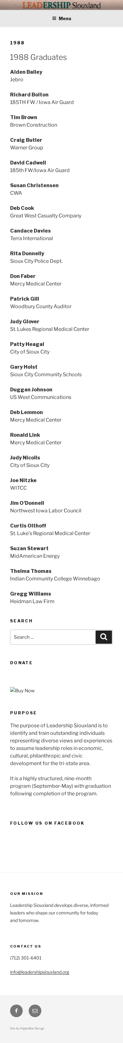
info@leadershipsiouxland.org (39, 972)
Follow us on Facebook (47, 823)
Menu (65, 18)
